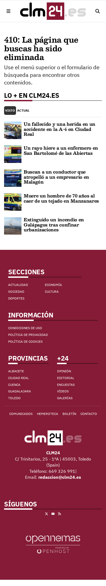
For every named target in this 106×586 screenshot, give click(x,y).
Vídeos (63, 391)
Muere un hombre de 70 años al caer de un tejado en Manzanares (61, 198)
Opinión (64, 371)
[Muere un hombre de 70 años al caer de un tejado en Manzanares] (12, 201)
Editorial (65, 378)
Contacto (88, 414)
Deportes (16, 298)
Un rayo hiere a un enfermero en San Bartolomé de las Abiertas (61, 150)
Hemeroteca (47, 414)
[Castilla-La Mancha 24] (53, 11)
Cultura (52, 291)
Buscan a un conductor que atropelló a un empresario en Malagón (56, 176)
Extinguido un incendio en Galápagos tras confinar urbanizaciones (54, 224)
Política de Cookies (25, 341)
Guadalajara (19, 391)
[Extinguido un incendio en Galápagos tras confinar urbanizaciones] (12, 225)
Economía (53, 285)
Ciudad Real (18, 378)
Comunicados (21, 414)
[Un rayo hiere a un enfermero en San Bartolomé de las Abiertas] (12, 154)
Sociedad (16, 291)
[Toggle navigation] (8, 11)
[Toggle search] (97, 11)
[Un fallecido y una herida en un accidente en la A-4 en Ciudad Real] (12, 130)
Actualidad (18, 285)
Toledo (14, 398)
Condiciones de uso (25, 328)
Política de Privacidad (28, 335)
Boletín (69, 414)
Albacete (16, 371)
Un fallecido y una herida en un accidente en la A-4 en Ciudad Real (59, 129)
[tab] (10, 110)
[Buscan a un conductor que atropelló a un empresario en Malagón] (12, 178)
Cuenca (14, 385)
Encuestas (66, 385)
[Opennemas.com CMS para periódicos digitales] (53, 544)
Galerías (65, 398)
